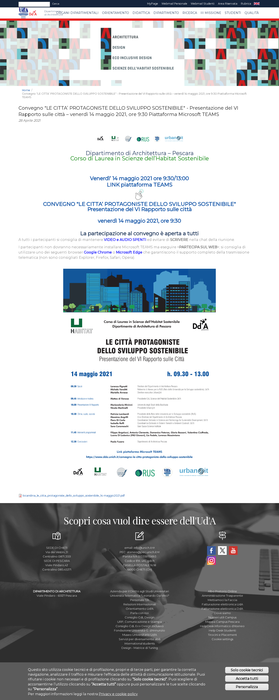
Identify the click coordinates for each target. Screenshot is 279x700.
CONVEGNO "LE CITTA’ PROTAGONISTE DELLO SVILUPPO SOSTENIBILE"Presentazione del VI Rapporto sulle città (139, 206)
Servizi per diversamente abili (139, 639)
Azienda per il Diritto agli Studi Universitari (139, 591)
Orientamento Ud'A (139, 608)
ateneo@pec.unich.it (142, 552)
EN (256, 3)
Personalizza (247, 687)
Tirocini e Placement (222, 634)
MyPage (152, 3)
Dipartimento (166, 13)
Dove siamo (222, 613)
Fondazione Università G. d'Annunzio (139, 630)
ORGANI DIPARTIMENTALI (77, 13)
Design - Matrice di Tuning (139, 648)
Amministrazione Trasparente (222, 595)
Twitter (222, 551)
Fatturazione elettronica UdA (222, 604)
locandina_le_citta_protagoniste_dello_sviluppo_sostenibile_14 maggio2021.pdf (74, 495)
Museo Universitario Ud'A (139, 634)
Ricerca (189, 13)
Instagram (211, 561)
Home (26, 90)
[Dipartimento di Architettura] (33, 12)
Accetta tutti (247, 678)
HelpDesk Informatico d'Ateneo (222, 626)
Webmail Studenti (202, 3)
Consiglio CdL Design (139, 617)
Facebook (211, 551)
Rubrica (246, 3)
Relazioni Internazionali (139, 604)
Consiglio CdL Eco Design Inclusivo (140, 626)
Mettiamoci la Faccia (222, 600)
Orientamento (115, 13)
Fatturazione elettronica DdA (222, 608)
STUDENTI (233, 13)
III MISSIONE (211, 13)
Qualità (252, 13)
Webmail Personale (174, 3)
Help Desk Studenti (222, 630)
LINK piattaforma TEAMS (139, 184)
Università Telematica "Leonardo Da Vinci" (139, 595)
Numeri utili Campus (222, 617)
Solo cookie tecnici (247, 670)
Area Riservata (227, 3)
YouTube (233, 551)
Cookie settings (222, 639)
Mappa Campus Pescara (222, 621)
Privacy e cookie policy (118, 694)
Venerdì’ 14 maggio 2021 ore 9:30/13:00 (139, 178)
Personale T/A (139, 600)
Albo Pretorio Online (222, 591)
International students (139, 643)
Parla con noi (139, 613)
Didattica (141, 13)
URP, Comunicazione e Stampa (139, 621)
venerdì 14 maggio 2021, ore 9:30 (139, 221)
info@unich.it (143, 547)
